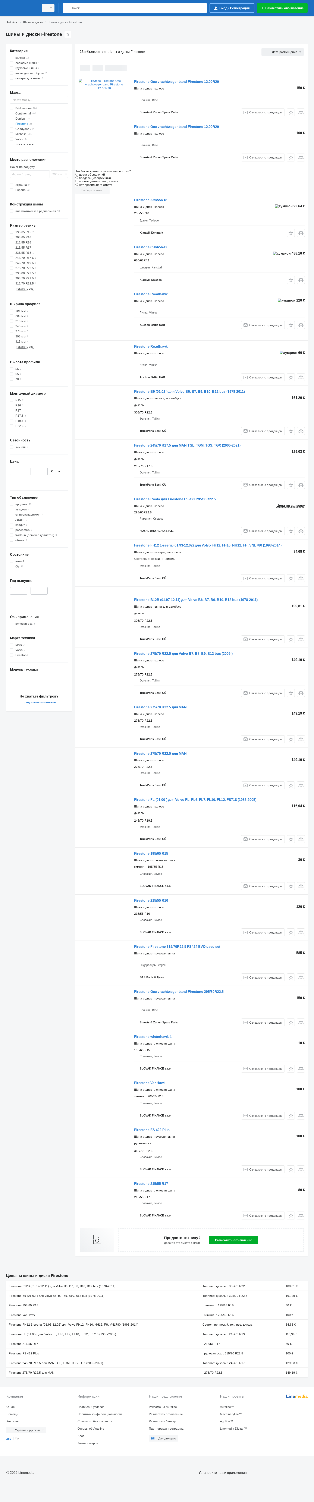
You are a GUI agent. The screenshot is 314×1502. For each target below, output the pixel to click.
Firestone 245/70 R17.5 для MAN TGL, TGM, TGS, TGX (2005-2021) (187, 445)
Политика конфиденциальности (100, 1414)
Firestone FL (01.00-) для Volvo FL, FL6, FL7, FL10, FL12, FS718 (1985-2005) (195, 800)
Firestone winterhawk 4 (153, 1037)
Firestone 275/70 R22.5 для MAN (160, 707)
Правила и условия (91, 1406)
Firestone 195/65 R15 (151, 853)
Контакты (12, 1421)
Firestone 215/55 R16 (151, 900)
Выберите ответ (92, 190)
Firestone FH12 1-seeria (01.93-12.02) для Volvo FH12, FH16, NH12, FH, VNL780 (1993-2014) (208, 545)
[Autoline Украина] (21, 8)
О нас (10, 1406)
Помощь (12, 1414)
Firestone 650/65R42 (150, 247)
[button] (291, 112)
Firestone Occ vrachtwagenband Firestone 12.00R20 (176, 82)
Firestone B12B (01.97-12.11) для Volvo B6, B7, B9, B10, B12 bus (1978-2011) (196, 600)
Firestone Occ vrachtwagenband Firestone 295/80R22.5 (179, 992)
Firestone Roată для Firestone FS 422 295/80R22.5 (175, 499)
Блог (81, 1436)
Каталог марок (88, 1443)
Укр (8, 1438)
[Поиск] (67, 8)
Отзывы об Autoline (91, 1428)
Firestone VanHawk (150, 1083)
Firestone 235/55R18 (150, 200)
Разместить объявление (233, 1240)
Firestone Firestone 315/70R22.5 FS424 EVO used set (177, 946)
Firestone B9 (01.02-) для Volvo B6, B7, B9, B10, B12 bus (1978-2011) (189, 391)
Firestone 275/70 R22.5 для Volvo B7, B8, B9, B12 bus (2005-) (183, 653)
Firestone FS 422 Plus (152, 1130)
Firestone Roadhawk (151, 294)
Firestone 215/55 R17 (151, 1183)
